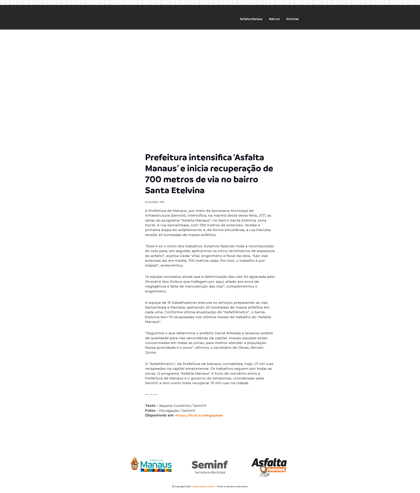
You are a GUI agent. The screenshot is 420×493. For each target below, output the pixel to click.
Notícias (292, 19)
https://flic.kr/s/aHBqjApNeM (200, 415)
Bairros (274, 19)
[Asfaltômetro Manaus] (140, 17)
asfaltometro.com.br (204, 486)
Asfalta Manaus (251, 19)
